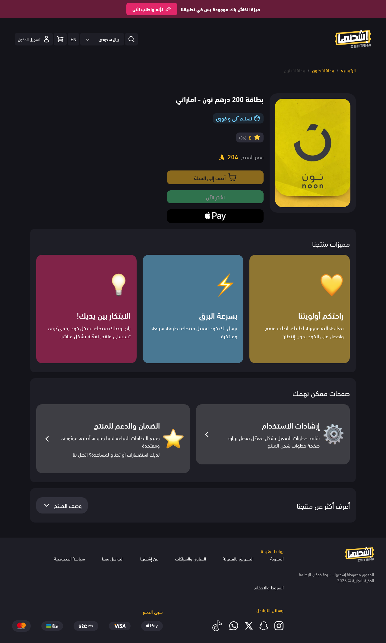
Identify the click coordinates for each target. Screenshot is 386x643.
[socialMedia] (278, 625)
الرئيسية (348, 69)
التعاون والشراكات (190, 558)
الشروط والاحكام (269, 587)
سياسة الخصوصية (69, 558)
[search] (131, 39)
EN (73, 39)
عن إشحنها (149, 558)
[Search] (60, 39)
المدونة (276, 558)
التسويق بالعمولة (238, 558)
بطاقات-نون (323, 69)
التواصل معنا (112, 558)
